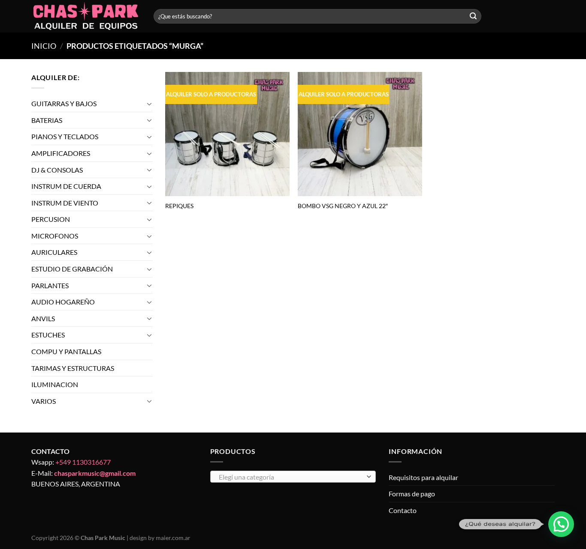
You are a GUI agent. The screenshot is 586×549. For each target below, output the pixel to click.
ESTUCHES (48, 335)
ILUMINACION (54, 384)
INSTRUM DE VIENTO (64, 203)
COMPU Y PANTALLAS (66, 351)
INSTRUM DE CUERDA (66, 186)
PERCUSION (50, 219)
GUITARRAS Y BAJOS (64, 103)
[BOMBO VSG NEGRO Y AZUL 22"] (360, 134)
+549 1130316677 (83, 462)
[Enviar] (473, 16)
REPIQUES (179, 205)
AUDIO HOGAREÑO (63, 302)
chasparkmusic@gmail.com (95, 473)
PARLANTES (50, 285)
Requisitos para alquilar (423, 477)
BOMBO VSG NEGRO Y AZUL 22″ (343, 205)
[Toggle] (149, 103)
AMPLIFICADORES (60, 153)
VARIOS (43, 401)
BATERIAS (46, 120)
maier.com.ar (173, 537)
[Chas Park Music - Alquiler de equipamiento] (86, 16)
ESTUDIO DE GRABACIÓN (72, 269)
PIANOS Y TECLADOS (64, 136)
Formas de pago (412, 493)
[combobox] (293, 477)
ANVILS (43, 318)
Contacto (403, 510)
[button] (561, 524)
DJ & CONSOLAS (57, 170)
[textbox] (290, 477)
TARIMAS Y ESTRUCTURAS (72, 368)
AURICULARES (54, 252)
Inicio (43, 46)
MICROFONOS (54, 236)
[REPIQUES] (227, 134)
